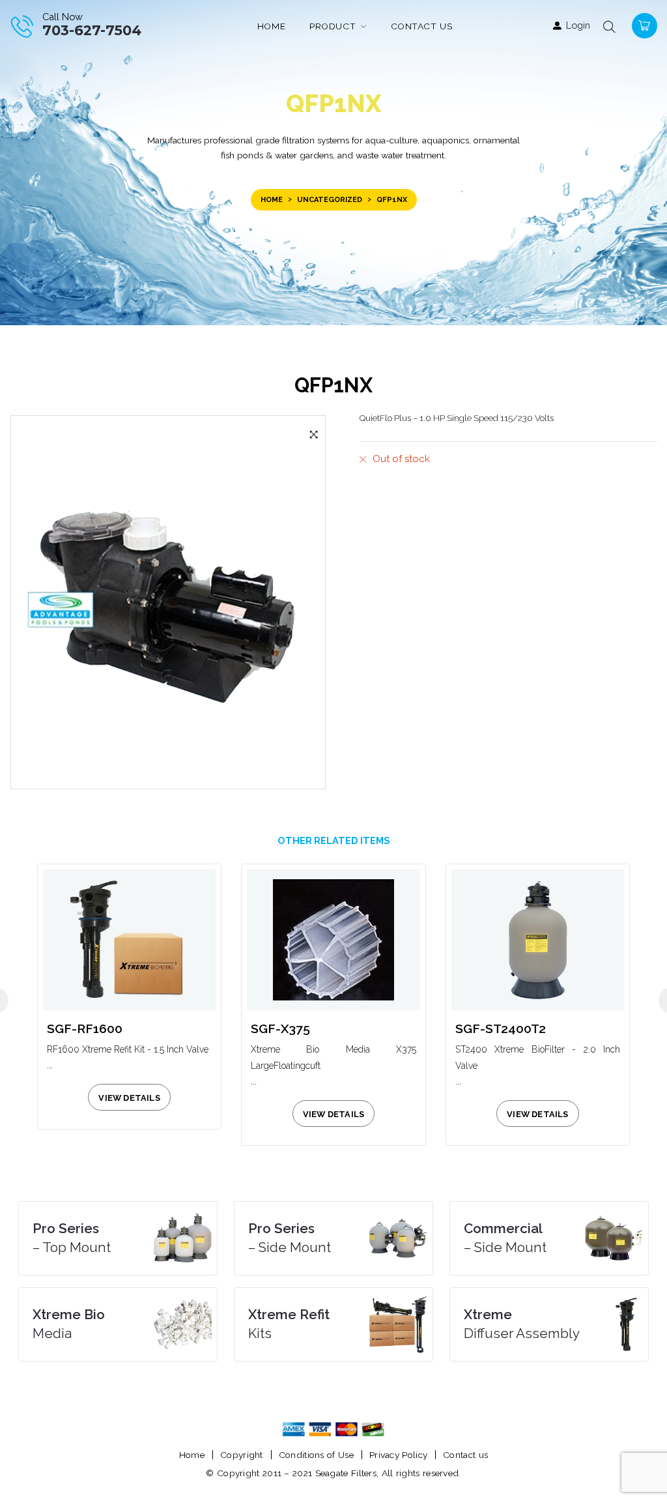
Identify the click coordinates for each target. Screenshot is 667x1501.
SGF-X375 (280, 1028)
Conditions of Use (316, 1455)
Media (69, 1324)
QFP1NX (333, 385)
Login (578, 25)
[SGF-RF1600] (129, 939)
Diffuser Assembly (522, 1324)
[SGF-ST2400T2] (537, 939)
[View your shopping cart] (643, 24)
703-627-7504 (91, 30)
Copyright (241, 1455)
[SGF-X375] (333, 939)
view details (129, 1098)
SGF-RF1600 (84, 1028)
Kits (289, 1324)
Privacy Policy (398, 1455)
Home (272, 200)
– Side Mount (289, 1238)
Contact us (465, 1455)
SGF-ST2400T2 (500, 1028)
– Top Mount (72, 1238)
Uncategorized (329, 200)
